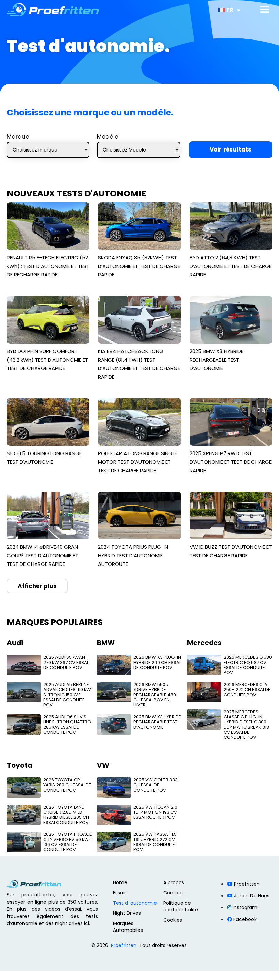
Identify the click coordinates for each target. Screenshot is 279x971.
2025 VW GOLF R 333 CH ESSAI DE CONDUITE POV (155, 785)
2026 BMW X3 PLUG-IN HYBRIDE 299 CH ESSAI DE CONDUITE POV (157, 662)
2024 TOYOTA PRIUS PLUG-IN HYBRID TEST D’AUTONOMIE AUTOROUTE (133, 555)
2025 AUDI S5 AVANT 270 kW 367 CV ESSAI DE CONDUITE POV (65, 662)
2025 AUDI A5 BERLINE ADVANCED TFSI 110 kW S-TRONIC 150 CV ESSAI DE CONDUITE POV (67, 694)
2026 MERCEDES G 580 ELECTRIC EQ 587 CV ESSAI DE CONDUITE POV (248, 665)
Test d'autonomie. (88, 46)
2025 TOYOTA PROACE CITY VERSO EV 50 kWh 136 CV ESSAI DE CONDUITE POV (67, 842)
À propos (173, 882)
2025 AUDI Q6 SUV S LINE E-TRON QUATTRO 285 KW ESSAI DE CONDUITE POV (67, 724)
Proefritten (123, 945)
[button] (264, 9)
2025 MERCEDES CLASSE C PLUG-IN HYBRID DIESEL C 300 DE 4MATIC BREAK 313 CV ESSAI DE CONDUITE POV (246, 725)
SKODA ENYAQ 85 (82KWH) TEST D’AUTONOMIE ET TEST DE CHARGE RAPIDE (139, 266)
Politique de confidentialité (180, 906)
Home (120, 882)
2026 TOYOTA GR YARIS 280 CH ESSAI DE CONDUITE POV (67, 785)
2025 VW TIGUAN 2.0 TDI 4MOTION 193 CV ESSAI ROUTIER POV (155, 812)
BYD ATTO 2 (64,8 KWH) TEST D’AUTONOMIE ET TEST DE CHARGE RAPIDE (231, 266)
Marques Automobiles (128, 927)
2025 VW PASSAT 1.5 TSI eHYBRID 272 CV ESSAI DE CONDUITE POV (155, 842)
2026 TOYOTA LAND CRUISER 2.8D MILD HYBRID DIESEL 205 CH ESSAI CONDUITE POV (66, 815)
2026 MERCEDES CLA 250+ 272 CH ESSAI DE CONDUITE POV (247, 689)
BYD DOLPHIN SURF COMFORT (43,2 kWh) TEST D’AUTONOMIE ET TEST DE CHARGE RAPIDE (47, 360)
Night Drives (127, 913)
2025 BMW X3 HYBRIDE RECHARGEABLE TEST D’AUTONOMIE (216, 360)
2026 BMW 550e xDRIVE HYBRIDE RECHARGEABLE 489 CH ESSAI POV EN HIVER (154, 694)
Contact (173, 892)
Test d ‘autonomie (135, 903)
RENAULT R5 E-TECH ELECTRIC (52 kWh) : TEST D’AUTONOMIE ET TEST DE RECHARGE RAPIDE (48, 266)
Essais (120, 892)
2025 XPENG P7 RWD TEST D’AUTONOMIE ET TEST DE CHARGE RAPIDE (231, 462)
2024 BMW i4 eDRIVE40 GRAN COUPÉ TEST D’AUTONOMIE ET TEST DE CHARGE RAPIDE (42, 555)
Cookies (172, 920)
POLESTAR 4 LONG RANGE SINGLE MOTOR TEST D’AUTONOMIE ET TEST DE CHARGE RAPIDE (137, 462)
